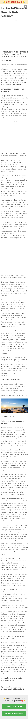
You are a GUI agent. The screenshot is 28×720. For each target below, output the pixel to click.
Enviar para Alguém (14, 707)
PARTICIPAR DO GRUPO (15, 713)
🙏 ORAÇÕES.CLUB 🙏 (14, 2)
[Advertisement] (14, 36)
